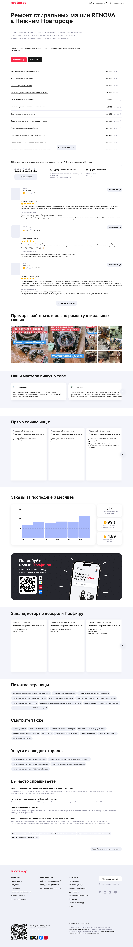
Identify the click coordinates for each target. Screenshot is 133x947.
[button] (114, 190)
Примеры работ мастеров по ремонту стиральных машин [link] (60, 317)
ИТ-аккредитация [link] (76, 885)
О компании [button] (74, 881)
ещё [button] (120, 396)
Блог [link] (71, 906)
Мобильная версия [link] (19, 899)
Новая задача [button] (16, 881)
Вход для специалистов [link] (49, 885)
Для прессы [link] (74, 892)
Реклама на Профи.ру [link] (78, 888)
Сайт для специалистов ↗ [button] (50, 881)
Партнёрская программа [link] (79, 895)
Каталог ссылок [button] (17, 895)
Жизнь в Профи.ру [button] (76, 903)
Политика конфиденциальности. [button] (90, 933)
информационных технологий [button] (80, 929)
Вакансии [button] (73, 899)
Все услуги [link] (15, 885)
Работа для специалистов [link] (50, 888)
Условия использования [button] (21, 892)
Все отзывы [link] (15, 888)
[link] (19, 59)
